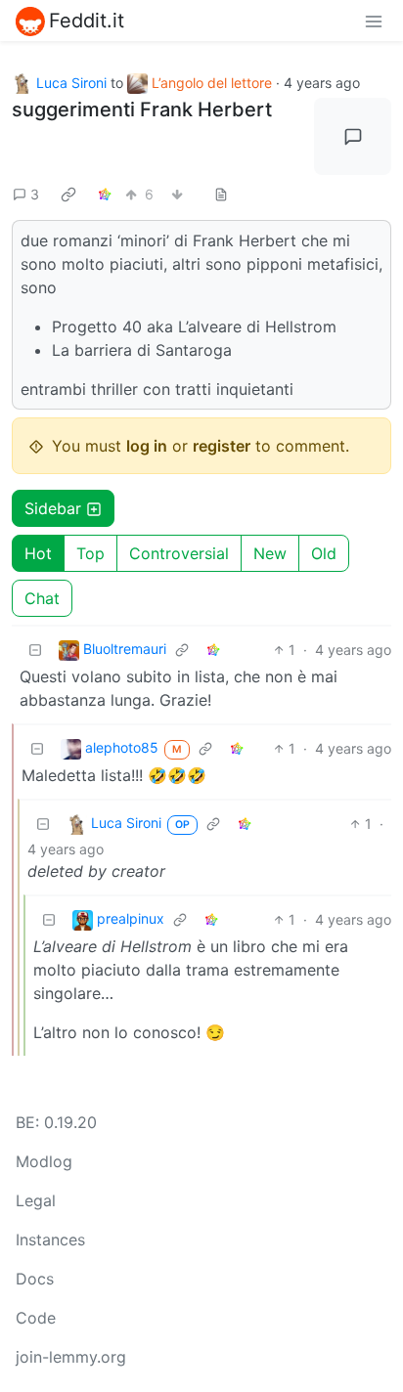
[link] (68, 193)
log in (146, 446)
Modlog (44, 1161)
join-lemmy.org (71, 1357)
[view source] (221, 194)
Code (36, 1317)
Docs (35, 1278)
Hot (38, 553)
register (221, 446)
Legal (36, 1200)
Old (323, 553)
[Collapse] (35, 649)
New (270, 553)
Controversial (179, 553)
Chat (42, 598)
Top (90, 553)
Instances (50, 1239)
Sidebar (52, 508)
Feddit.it (86, 20)
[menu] (373, 20)
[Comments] (352, 136)
